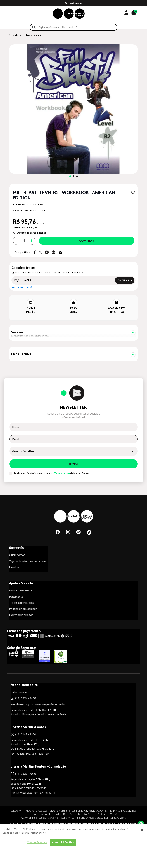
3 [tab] (77, 176)
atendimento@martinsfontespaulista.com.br (35, 704)
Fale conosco (19, 692)
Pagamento (16, 596)
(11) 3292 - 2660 (25, 698)
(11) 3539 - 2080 (25, 773)
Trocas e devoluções (21, 602)
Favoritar (133, 192)
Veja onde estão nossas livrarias (28, 561)
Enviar (73, 463)
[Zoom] (73, 109)
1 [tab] (70, 176)
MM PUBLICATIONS (33, 204)
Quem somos (17, 554)
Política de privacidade (23, 608)
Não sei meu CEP (20, 287)
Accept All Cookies (63, 842)
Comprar (86, 240)
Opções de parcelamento (31, 232)
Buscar (34, 27)
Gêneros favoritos (23, 451)
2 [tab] (73, 176)
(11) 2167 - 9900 (25, 734)
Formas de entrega (20, 590)
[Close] (142, 830)
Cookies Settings (37, 842)
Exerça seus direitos (21, 614)
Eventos (14, 567)
